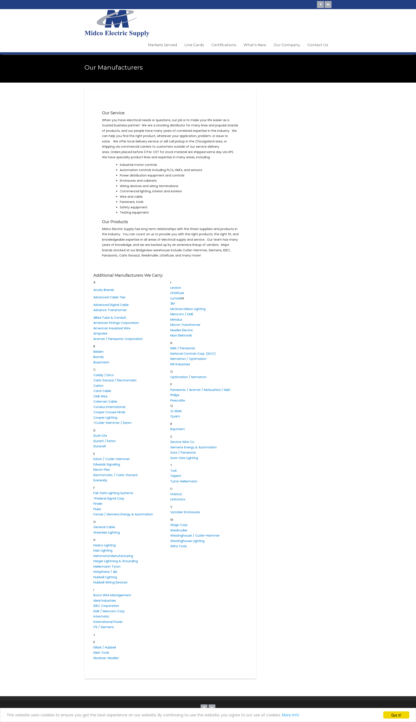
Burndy (98, 357)
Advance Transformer (110, 310)
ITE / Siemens (103, 627)
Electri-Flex (101, 469)
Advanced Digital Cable (111, 305)
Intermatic (101, 616)
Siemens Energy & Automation (193, 447)
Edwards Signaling (106, 464)
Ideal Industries (104, 600)
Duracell (99, 446)
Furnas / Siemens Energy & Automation (123, 514)
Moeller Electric (181, 330)
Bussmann (101, 362)
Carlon (98, 386)
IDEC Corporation (106, 606)
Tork (173, 471)
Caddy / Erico (103, 375)
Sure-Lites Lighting (184, 458)
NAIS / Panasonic (182, 348)
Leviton (175, 288)
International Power (108, 622)
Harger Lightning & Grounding (115, 561)
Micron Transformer (185, 325)
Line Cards (194, 45)
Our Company (287, 45)
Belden (98, 352)
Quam (175, 416)
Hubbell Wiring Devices (110, 582)
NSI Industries (180, 364)
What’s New (255, 45)
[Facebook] (320, 4)
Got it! (396, 715)
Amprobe (100, 333)
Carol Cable (102, 391)
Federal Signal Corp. (110, 498)
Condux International (109, 407)
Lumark (175, 298)
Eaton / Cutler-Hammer (111, 459)
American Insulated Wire (111, 328)
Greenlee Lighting (106, 532)
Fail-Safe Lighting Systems (113, 493)
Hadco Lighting (104, 545)
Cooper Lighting (105, 417)
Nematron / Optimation (188, 359)
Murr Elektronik (181, 335)
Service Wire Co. (182, 442)
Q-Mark (176, 411)
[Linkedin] (328, 4)
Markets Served (162, 45)
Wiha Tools (178, 546)
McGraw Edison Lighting (188, 309)
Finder (97, 503)
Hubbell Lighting (105, 577)
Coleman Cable (105, 401)
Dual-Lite (100, 435)
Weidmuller (178, 530)
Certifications (223, 45)
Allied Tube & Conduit (109, 317)
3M (172, 303)
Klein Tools (101, 652)
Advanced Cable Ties (109, 297)
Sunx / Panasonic (183, 452)
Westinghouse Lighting (187, 541)
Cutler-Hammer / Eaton (113, 423)
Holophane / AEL (105, 572)
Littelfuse (177, 293)
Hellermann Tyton (106, 566)
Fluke (97, 509)
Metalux (176, 319)
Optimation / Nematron (188, 377)
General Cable (104, 527)
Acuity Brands (103, 290)
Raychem (177, 429)
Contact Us (317, 45)
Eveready (100, 480)
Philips (174, 395)
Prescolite (177, 400)
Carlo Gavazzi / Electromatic (115, 380)
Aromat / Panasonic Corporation (118, 339)
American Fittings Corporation (116, 323)
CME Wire (100, 396)
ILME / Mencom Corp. (109, 611)
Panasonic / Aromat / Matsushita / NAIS (200, 390)
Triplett (175, 476)
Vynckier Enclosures (185, 512)
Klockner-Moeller (106, 658)
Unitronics (177, 499)
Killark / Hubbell (104, 647)
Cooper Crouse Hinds (109, 412)
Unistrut (176, 494)
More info (290, 715)
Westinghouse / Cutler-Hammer (195, 535)
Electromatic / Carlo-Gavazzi (115, 475)
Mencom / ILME (181, 314)
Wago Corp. (179, 525)
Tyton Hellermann (183, 481)
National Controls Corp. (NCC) (193, 353)
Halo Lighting (102, 550)
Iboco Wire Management (112, 595)
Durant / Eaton (104, 441)
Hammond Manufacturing (113, 556)
